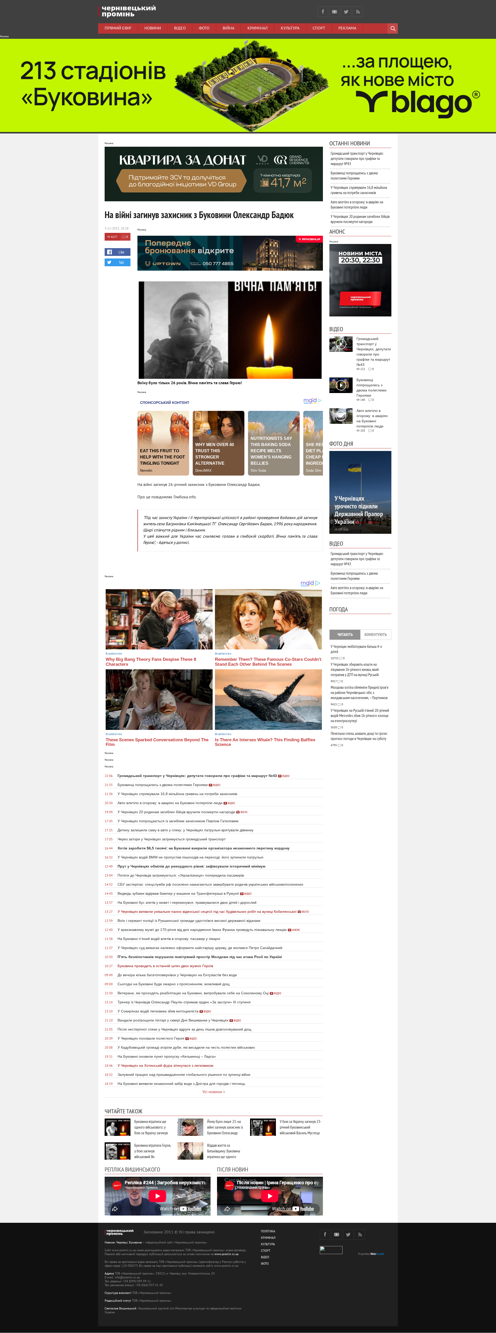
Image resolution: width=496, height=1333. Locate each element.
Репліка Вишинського (132, 1169)
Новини (152, 28)
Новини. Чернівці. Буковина (123, 1243)
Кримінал (257, 28)
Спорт (319, 28)
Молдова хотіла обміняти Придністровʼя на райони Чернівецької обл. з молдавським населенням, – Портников (359, 692)
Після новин (232, 1169)
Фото (204, 28)
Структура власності (118, 1293)
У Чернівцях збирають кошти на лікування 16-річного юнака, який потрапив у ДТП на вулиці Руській (355, 669)
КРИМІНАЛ (268, 1238)
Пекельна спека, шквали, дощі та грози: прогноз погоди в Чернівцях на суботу (359, 736)
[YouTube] (334, 11)
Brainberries (114, 653)
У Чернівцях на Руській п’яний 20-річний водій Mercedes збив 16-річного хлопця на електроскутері (360, 715)
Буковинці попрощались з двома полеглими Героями (354, 175)
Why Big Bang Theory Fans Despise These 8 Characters (151, 662)
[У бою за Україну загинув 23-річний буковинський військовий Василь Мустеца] (263, 1127)
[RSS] (358, 11)
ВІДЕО (265, 1258)
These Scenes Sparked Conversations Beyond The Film (157, 742)
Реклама (347, 28)
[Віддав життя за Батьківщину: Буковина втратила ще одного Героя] (190, 1151)
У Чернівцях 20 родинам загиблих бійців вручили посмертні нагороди (360, 219)
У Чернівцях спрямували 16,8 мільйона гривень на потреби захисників (359, 190)
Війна (228, 28)
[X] (346, 11)
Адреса (109, 1274)
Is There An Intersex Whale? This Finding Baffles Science (265, 742)
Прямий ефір (118, 28)
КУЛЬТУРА (268, 1245)
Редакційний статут (118, 1301)
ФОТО (265, 1264)
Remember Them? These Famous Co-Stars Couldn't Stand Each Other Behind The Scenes (268, 662)
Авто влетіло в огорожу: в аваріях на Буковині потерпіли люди (357, 204)
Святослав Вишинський (120, 1309)
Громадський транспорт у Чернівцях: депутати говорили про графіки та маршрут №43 (357, 158)
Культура (290, 28)
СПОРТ (265, 1251)
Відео (180, 28)
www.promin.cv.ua (226, 1254)
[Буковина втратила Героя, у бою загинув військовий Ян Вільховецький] (117, 1151)
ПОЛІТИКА (268, 1232)
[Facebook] (323, 11)
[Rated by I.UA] (331, 1253)
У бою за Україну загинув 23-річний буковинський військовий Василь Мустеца (300, 1127)
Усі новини (212, 1092)
